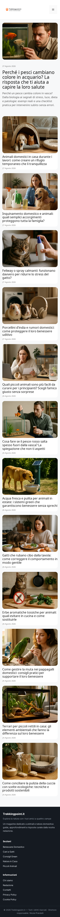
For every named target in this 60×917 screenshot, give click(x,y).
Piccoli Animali (10, 866)
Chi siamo (8, 880)
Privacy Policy (9, 894)
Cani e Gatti (8, 851)
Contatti (7, 890)
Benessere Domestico (13, 847)
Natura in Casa (10, 861)
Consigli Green (10, 856)
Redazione (8, 885)
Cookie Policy (9, 899)
